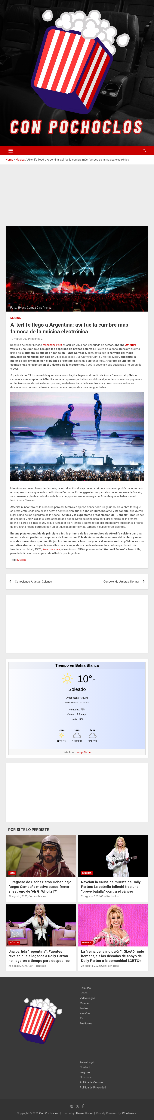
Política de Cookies (91, 1082)
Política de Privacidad (93, 1087)
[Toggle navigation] (11, 150)
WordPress (129, 1113)
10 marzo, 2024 (19, 338)
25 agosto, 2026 (90, 896)
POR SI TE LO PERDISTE (28, 829)
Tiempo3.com (83, 752)
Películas (85, 988)
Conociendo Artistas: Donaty (121, 581)
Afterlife (131, 345)
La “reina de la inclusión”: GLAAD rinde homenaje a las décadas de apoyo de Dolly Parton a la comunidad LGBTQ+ (112, 956)
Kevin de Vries (51, 549)
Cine (12, 873)
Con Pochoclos (37, 896)
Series (84, 993)
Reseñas (85, 1013)
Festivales (86, 1023)
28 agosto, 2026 (17, 896)
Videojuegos (87, 998)
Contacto (85, 1067)
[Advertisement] (77, 198)
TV (81, 1018)
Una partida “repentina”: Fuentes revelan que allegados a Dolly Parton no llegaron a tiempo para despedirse (39, 956)
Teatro (84, 1008)
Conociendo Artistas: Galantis (33, 581)
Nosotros (86, 1077)
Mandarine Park (52, 345)
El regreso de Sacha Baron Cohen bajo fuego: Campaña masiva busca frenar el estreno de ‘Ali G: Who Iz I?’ (39, 886)
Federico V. (36, 338)
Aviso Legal (87, 1062)
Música (15, 317)
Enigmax (85, 1072)
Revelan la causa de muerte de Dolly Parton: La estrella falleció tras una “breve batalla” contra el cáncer (111, 886)
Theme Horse (84, 1113)
